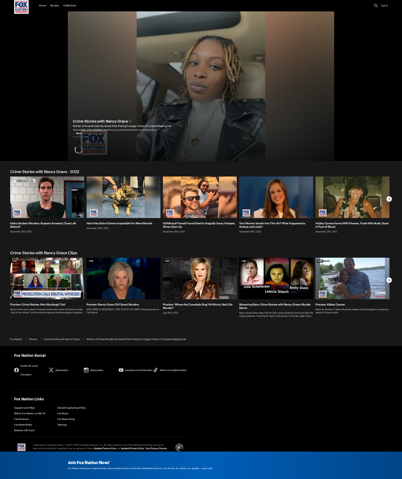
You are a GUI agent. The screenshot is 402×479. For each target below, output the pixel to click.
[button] (376, 5)
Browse (54, 5)
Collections (69, 5)
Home (42, 5)
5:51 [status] (167, 261)
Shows (33, 339)
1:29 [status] (15, 261)
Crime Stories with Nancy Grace (100, 121)
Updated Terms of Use (105, 448)
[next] (389, 199)
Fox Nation (16, 339)
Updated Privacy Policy (132, 448)
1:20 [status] (91, 261)
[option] (48, 206)
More (78, 133)
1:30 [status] (244, 261)
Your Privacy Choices (156, 448)
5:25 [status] (320, 261)
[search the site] (376, 5)
